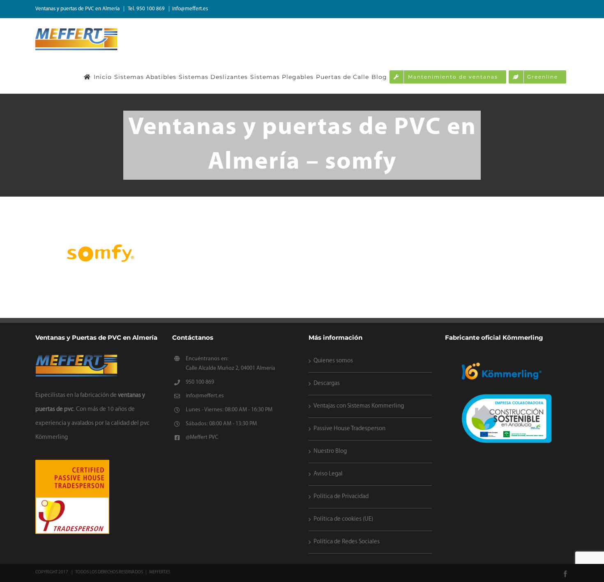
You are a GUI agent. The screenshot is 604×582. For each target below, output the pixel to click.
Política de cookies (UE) (343, 519)
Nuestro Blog (330, 451)
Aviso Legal (328, 474)
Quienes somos (333, 361)
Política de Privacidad (341, 497)
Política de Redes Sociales (347, 542)
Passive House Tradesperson (349, 429)
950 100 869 (200, 382)
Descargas (327, 383)
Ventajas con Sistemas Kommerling (359, 406)
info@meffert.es (190, 9)
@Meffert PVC (202, 437)
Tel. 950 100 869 (147, 9)
